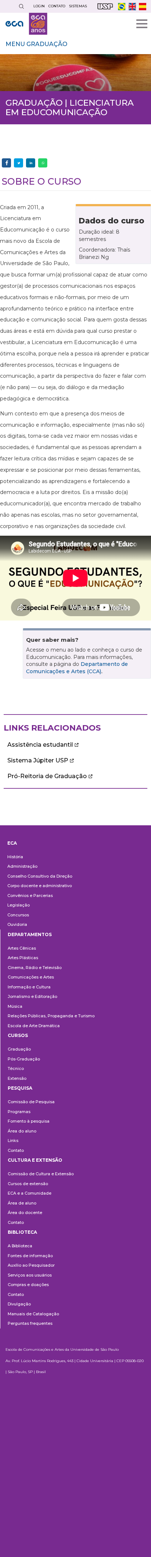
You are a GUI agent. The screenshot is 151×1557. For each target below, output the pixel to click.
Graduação (19, 1049)
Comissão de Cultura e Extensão (41, 1173)
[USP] (105, 6)
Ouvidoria (17, 924)
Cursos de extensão (28, 1183)
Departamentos (30, 934)
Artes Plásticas (23, 957)
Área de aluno (22, 1203)
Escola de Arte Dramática (34, 1025)
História (15, 856)
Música (15, 1006)
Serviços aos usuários (30, 1275)
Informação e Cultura (29, 986)
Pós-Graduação (24, 1059)
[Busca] (21, 6)
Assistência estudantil (40, 744)
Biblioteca (22, 1232)
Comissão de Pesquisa (31, 1101)
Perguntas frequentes (30, 1323)
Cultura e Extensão (35, 1160)
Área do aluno (22, 1131)
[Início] (26, 24)
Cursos (18, 1035)
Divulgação (19, 1304)
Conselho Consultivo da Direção (39, 876)
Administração (22, 866)
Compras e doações (28, 1284)
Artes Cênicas (22, 948)
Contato (16, 1150)
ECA (12, 843)
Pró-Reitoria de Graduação (47, 776)
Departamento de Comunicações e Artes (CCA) (77, 668)
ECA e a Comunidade (29, 1193)
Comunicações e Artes (31, 977)
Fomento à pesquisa (28, 1121)
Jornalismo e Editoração (32, 996)
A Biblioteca (20, 1245)
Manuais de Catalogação (33, 1313)
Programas (19, 1111)
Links (13, 1140)
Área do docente (25, 1212)
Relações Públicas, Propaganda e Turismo (51, 1015)
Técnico (16, 1068)
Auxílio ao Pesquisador (31, 1265)
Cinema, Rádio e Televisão (35, 967)
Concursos (18, 914)
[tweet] (18, 162)
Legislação (18, 905)
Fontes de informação (30, 1255)
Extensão (17, 1078)
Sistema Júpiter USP (37, 760)
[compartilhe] (6, 162)
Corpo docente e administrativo (39, 885)
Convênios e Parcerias (30, 895)
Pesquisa (20, 1088)
